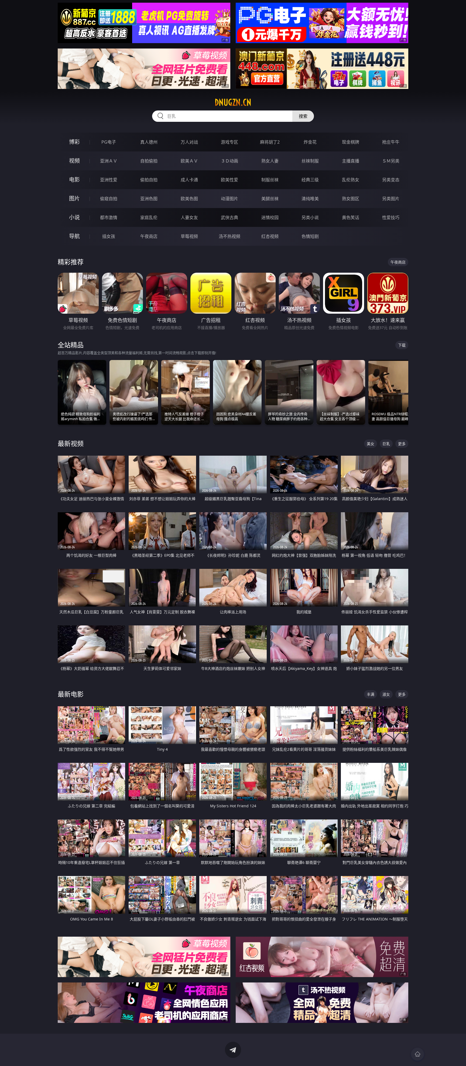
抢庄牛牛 (390, 142)
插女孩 (108, 236)
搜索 (303, 116)
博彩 (74, 142)
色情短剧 (310, 236)
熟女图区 (350, 199)
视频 (74, 160)
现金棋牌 (350, 142)
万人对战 (189, 142)
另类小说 (310, 217)
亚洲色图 (148, 199)
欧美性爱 (229, 180)
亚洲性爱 (108, 180)
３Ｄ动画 (229, 161)
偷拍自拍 (148, 180)
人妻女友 (189, 217)
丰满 (370, 694)
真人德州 (148, 142)
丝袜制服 (310, 161)
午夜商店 (148, 236)
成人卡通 (189, 180)
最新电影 (71, 694)
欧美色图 (189, 199)
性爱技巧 (390, 217)
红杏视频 (270, 236)
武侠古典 (229, 217)
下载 (402, 345)
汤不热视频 (229, 236)
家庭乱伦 (148, 217)
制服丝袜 (270, 180)
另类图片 (390, 199)
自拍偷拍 (148, 161)
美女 (370, 443)
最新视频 (71, 443)
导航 (74, 236)
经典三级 (310, 180)
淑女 (386, 694)
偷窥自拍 (108, 199)
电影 (74, 179)
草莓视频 (189, 236)
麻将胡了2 (270, 142)
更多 (402, 443)
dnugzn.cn (233, 102)
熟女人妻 (270, 161)
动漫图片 (229, 199)
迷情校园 (270, 217)
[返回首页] (417, 1054)
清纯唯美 (310, 199)
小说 (74, 217)
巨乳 (386, 443)
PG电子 (108, 142)
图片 (74, 198)
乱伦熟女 (350, 180)
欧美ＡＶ (189, 161)
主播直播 (350, 161)
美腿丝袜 (270, 199)
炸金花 (310, 142)
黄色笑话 (350, 217)
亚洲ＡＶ (108, 161)
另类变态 (390, 180)
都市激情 (108, 217)
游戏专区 (229, 142)
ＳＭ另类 (390, 161)
